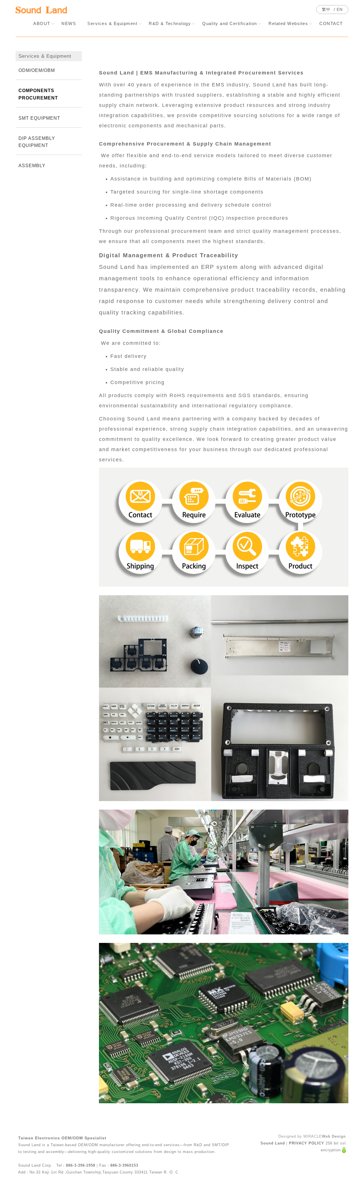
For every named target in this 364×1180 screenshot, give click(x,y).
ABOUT (41, 23)
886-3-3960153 (124, 1165)
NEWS (68, 23)
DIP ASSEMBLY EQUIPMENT (36, 142)
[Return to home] (41, 10)
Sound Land (272, 1143)
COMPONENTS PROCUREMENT (38, 94)
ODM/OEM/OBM (36, 70)
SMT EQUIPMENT (39, 118)
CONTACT (331, 23)
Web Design (334, 1136)
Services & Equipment (112, 23)
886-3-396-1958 (80, 1165)
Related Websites (288, 23)
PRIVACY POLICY (306, 1143)
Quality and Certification (229, 23)
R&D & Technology (170, 23)
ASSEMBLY (32, 165)
